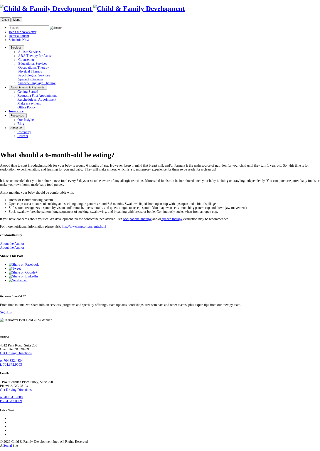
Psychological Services (34, 75)
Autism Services (29, 52)
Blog (20, 123)
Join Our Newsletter (22, 32)
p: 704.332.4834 (11, 360)
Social (7, 445)
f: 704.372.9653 (11, 364)
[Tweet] (15, 268)
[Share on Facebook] (24, 264)
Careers (22, 136)
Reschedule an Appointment (36, 99)
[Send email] (18, 280)
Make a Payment (28, 103)
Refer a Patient (19, 36)
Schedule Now (19, 40)
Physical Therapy (30, 71)
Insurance (16, 111)
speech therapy (171, 219)
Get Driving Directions (16, 353)
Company (24, 132)
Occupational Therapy (33, 67)
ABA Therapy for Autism (35, 55)
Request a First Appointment (37, 95)
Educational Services (32, 63)
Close (5, 19)
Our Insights (25, 120)
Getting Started (27, 91)
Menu (16, 19)
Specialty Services (30, 79)
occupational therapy (137, 219)
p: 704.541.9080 (11, 397)
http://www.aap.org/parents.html (84, 226)
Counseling (26, 59)
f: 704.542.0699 (11, 401)
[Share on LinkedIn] (23, 276)
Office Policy (26, 107)
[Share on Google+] (23, 272)
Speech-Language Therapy (37, 83)
